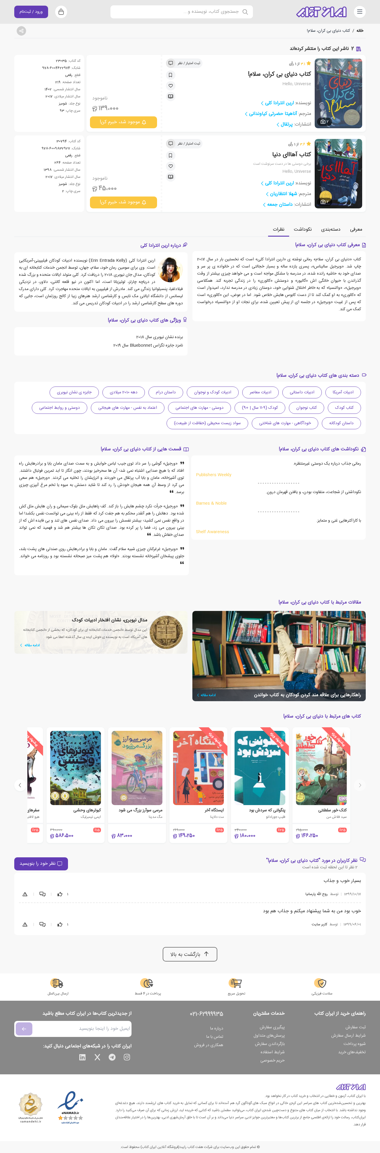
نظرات (278, 230)
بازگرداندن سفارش (270, 1044)
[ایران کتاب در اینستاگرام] (127, 1058)
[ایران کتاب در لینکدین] (82, 1058)
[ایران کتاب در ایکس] (97, 1058)
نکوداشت (303, 230)
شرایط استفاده (273, 1052)
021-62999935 (206, 1014)
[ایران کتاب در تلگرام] (112, 1058)
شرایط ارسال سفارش (348, 1035)
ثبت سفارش (356, 1027)
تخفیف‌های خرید (352, 1052)
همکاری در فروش (208, 1045)
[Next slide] (20, 785)
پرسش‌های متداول (269, 1035)
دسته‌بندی (331, 230)
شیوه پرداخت (354, 1044)
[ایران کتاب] (321, 12)
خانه (360, 30)
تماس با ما (214, 1036)
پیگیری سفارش (272, 1027)
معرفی (356, 230)
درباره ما (216, 1028)
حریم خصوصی (272, 1060)
